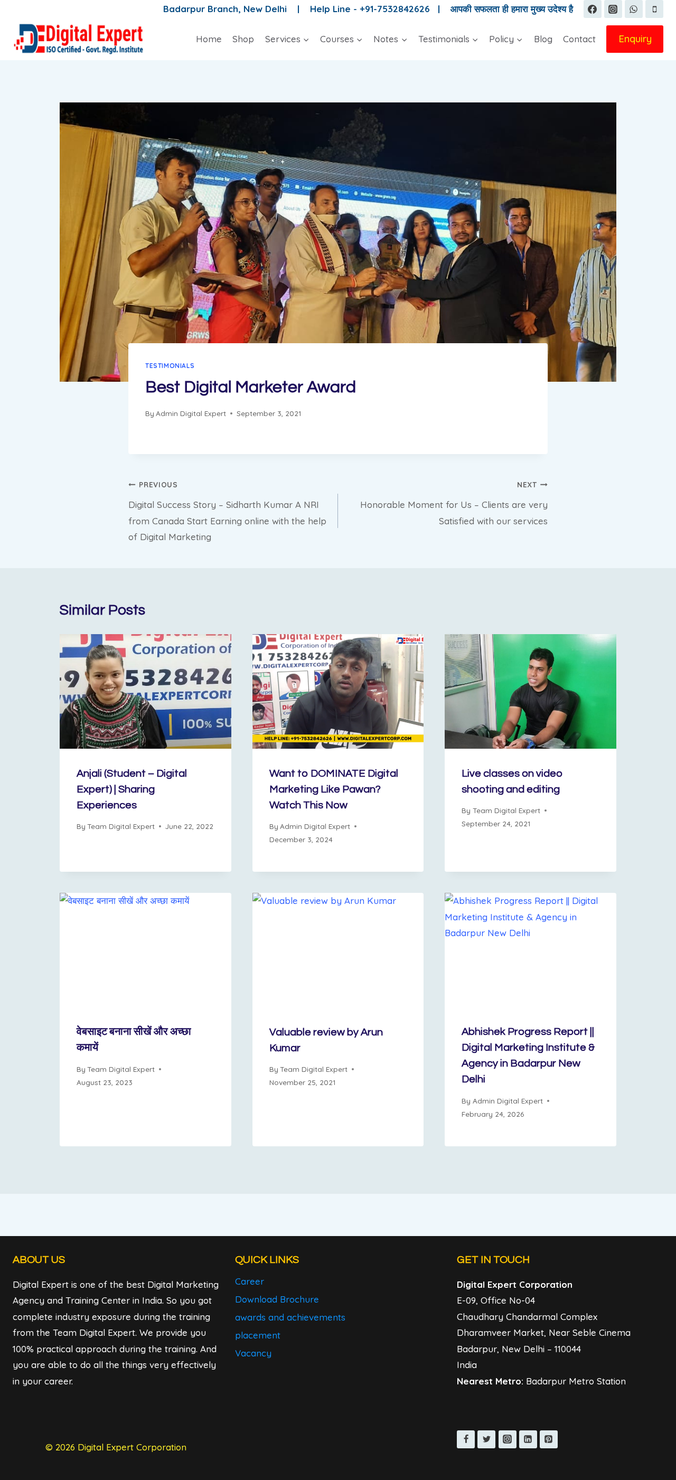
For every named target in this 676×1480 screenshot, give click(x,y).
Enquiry (635, 38)
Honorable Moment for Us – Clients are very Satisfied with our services (454, 503)
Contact (579, 38)
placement (257, 1335)
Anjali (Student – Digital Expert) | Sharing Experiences (132, 789)
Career (249, 1281)
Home (209, 38)
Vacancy (253, 1353)
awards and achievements (290, 1317)
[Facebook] (593, 9)
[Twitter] (486, 1439)
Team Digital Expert (121, 826)
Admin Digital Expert (191, 413)
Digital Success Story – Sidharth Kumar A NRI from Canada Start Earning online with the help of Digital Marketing (227, 511)
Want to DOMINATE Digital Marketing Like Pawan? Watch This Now (333, 789)
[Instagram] (613, 9)
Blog (543, 38)
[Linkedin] (528, 1439)
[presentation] (145, 691)
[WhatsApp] (634, 9)
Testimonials (169, 366)
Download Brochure (277, 1299)
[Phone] (654, 9)
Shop (243, 38)
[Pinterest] (549, 1439)
